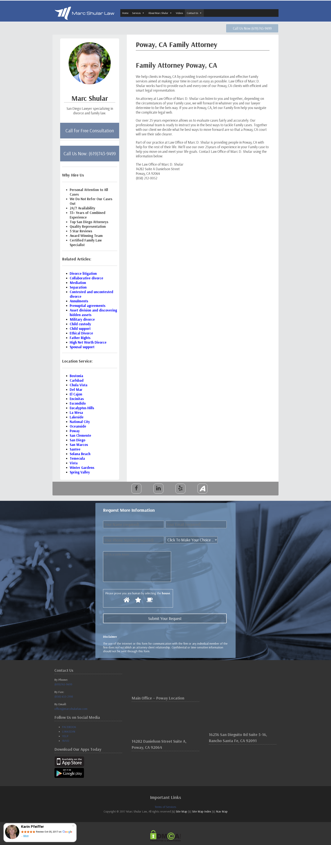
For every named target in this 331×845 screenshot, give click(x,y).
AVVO (65, 741)
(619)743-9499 (63, 684)
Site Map (181, 811)
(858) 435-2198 (63, 696)
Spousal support (82, 347)
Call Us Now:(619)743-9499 (252, 28)
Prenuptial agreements (87, 305)
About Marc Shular (158, 13)
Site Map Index (201, 811)
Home (125, 13)
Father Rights (80, 337)
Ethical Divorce (81, 333)
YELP (65, 736)
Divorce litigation (83, 273)
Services (136, 13)
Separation (78, 287)
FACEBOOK (69, 727)
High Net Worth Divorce (88, 342)
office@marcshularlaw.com (70, 709)
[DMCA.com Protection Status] (165, 836)
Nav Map (222, 811)
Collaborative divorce (86, 278)
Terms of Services (165, 807)
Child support (80, 328)
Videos (179, 13)
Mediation (78, 282)
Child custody (80, 324)
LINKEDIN (68, 731)
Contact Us (192, 13)
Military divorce (82, 319)
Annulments (79, 301)
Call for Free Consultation (90, 130)
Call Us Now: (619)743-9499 (90, 153)
